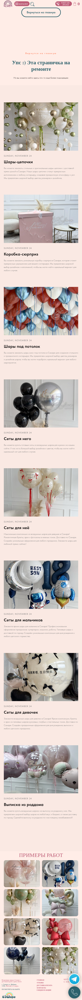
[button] (58, 4)
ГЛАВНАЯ (40, 980)
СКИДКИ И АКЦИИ (44, 990)
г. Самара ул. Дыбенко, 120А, (9, 985)
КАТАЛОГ (23, 3)
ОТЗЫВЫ (40, 983)
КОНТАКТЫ (41, 988)
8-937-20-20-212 (65, 4)
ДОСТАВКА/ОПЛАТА (44, 985)
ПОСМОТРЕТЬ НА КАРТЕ (11, 989)
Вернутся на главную (41, 53)
